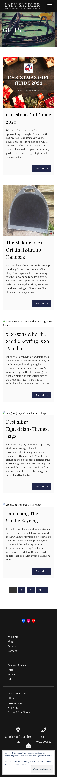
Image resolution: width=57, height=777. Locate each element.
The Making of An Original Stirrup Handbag (25, 249)
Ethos (11, 698)
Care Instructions (18, 693)
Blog (10, 641)
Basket (11, 674)
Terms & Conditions (19, 712)
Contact (12, 650)
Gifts (10, 669)
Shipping (13, 707)
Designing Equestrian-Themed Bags (27, 429)
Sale (10, 679)
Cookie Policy (20, 764)
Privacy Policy (15, 702)
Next (41, 590)
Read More (41, 168)
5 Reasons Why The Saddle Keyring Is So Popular (27, 341)
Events (12, 646)
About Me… (14, 636)
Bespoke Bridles (17, 665)
